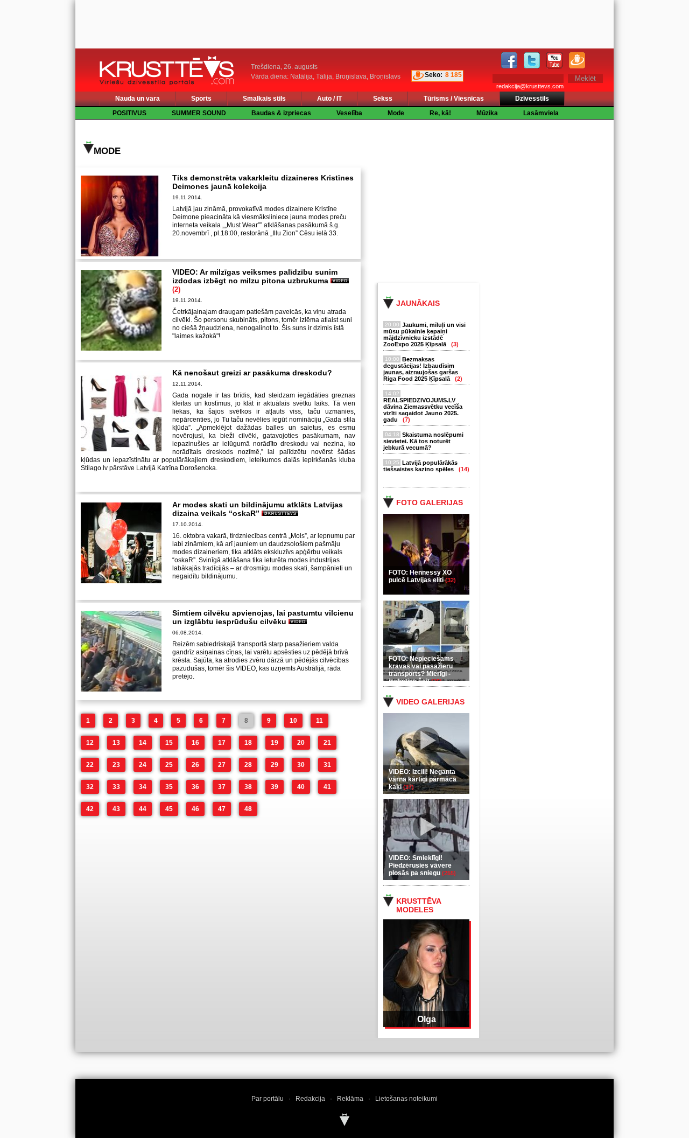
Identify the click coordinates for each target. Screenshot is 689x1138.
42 (90, 809)
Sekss (382, 98)
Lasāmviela (541, 113)
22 (90, 765)
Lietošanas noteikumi (406, 1098)
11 (319, 720)
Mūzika (487, 113)
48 (248, 809)
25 (169, 765)
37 (222, 787)
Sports (201, 98)
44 (142, 809)
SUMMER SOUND (199, 113)
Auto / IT (329, 98)
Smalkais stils (264, 98)
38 (248, 787)
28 (248, 765)
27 (222, 765)
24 (142, 765)
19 (274, 742)
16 (195, 742)
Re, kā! (440, 113)
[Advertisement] (505, 200)
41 (327, 787)
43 (116, 809)
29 (274, 765)
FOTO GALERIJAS (429, 502)
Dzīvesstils (532, 98)
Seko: (433, 75)
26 (195, 765)
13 (116, 742)
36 (195, 787)
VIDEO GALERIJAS (430, 701)
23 (116, 765)
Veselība (349, 113)
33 (116, 787)
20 (301, 742)
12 (90, 742)
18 (248, 742)
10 (293, 720)
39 (274, 787)
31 (327, 765)
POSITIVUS (129, 113)
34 (142, 787)
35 (169, 787)
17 (222, 742)
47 (222, 809)
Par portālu (267, 1098)
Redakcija (310, 1098)
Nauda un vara (137, 98)
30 (301, 765)
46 (195, 809)
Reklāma (350, 1098)
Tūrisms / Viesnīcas (454, 98)
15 (169, 742)
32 (90, 787)
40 (301, 787)
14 (142, 742)
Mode (396, 113)
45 (169, 809)
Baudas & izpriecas (281, 113)
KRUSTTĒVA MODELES (418, 905)
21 (327, 742)
